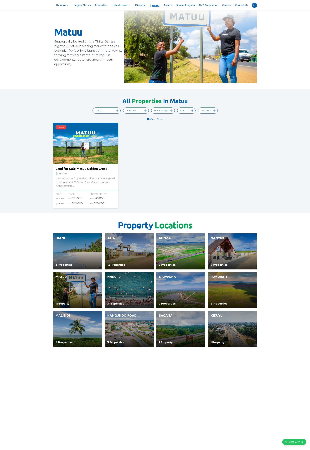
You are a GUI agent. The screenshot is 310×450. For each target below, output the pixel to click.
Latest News (120, 5)
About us (61, 5)
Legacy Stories (82, 5)
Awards (168, 5)
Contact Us (241, 5)
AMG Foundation (208, 5)
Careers (226, 5)
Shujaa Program (185, 5)
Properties (101, 5)
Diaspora (140, 5)
